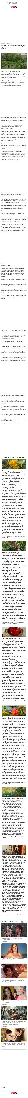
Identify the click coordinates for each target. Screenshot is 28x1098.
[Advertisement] (14, 25)
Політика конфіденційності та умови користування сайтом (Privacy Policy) (9, 1090)
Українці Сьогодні (11, 2)
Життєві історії (18, 50)
